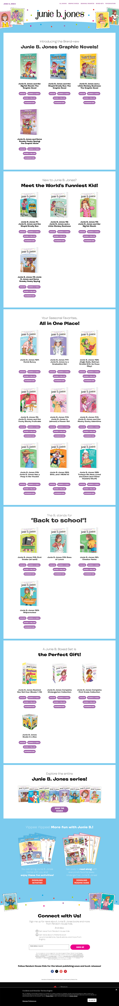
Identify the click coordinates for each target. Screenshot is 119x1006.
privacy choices (73, 996)
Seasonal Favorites (87, 3)
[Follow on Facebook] (52, 971)
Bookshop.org (29, 102)
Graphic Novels (73, 3)
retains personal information (50, 957)
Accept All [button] (92, 1000)
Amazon (23, 93)
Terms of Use (44, 954)
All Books (63, 3)
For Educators (110, 3)
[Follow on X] (56, 971)
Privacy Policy (49, 996)
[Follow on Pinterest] (65, 971)
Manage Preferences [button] (29, 1001)
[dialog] (59, 997)
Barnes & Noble (34, 93)
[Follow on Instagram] (61, 971)
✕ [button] (116, 990)
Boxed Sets (100, 3)
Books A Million (30, 98)
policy (70, 957)
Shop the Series (59, 809)
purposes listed (52, 956)
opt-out (78, 957)
